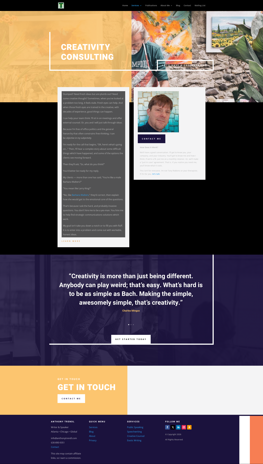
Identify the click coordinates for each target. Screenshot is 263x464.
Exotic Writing (134, 440)
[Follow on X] (173, 427)
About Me (165, 6)
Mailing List (200, 6)
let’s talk (156, 174)
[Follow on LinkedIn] (178, 427)
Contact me (71, 398)
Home (125, 6)
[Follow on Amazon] (189, 427)
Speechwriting (134, 431)
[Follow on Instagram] (184, 427)
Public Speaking (135, 427)
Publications (151, 6)
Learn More (71, 241)
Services (135, 6)
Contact (187, 6)
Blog (178, 6)
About (92, 436)
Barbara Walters (80, 194)
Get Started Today (131, 339)
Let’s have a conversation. (185, 65)
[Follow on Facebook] (167, 427)
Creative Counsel (136, 436)
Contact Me (151, 138)
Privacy (92, 440)
